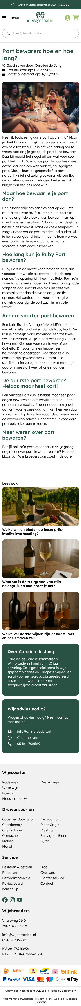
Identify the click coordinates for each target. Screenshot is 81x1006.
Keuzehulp (10, 889)
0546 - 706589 (28, 744)
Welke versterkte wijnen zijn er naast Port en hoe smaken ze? (38, 636)
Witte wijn (10, 788)
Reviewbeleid (12, 883)
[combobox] (40, 33)
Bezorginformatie (16, 878)
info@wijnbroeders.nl (34, 731)
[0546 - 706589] (10, 744)
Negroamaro (50, 819)
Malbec (8, 841)
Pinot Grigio (49, 824)
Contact (46, 883)
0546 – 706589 (14, 940)
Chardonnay (12, 824)
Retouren (9, 872)
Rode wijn (10, 782)
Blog (43, 867)
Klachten (71, 998)
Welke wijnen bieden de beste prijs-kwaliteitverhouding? (32, 531)
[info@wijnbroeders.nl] (10, 731)
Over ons (47, 872)
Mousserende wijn (16, 798)
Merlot (7, 846)
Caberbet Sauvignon (18, 819)
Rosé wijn (9, 793)
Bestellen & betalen (17, 867)
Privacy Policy (43, 998)
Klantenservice (52, 878)
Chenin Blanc (12, 830)
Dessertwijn (49, 782)
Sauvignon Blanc (53, 835)
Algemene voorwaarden (18, 998)
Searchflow (69, 990)
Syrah (45, 841)
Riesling (46, 830)
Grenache (10, 835)
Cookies (59, 998)
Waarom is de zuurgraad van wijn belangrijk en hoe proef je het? (31, 584)
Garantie (41, 1002)
